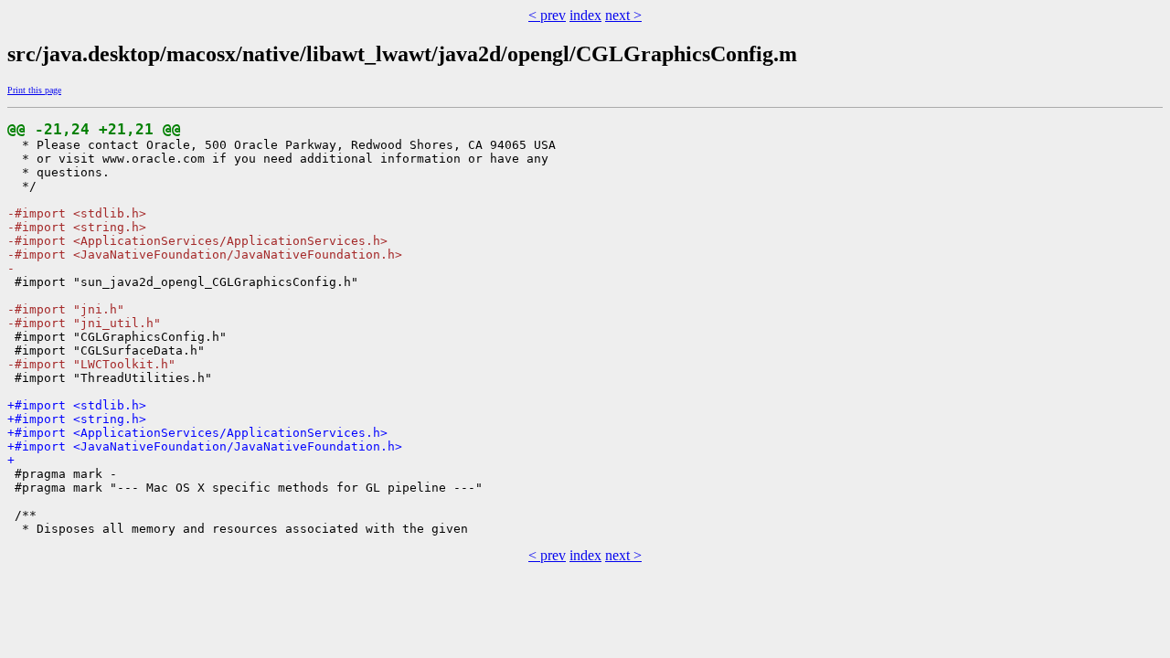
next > (623, 15)
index (585, 15)
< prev (547, 15)
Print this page (34, 90)
